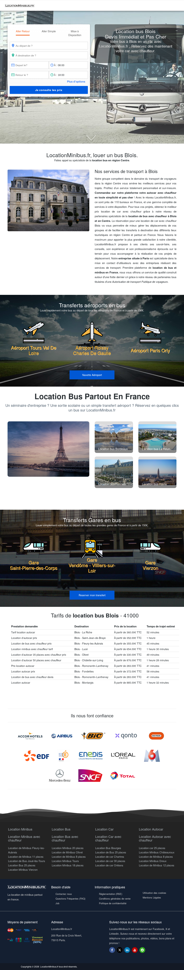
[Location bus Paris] (48, 449)
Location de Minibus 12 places (156, 865)
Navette (92, 375)
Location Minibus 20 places (68, 848)
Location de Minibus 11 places (25, 856)
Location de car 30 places (110, 861)
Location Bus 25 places (21, 865)
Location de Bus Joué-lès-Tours (26, 861)
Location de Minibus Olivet (67, 852)
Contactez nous (64, 894)
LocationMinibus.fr (49, 966)
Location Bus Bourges (108, 848)
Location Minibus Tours (65, 861)
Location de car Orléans (109, 865)
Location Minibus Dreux (153, 861)
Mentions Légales (152, 897)
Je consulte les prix (48, 90)
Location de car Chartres (109, 856)
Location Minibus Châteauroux (156, 852)
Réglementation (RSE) (110, 894)
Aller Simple (49, 31)
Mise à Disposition (74, 33)
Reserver (92, 595)
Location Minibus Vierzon (23, 869)
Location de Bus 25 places (110, 852)
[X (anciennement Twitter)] (120, 952)
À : (55, 65)
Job (57, 903)
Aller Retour (23, 31)
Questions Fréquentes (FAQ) (70, 898)
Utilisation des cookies (154, 892)
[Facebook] (112, 950)
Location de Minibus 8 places (69, 856)
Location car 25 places (152, 848)
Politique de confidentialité (112, 903)
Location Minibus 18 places (68, 865)
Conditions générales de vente (114, 898)
